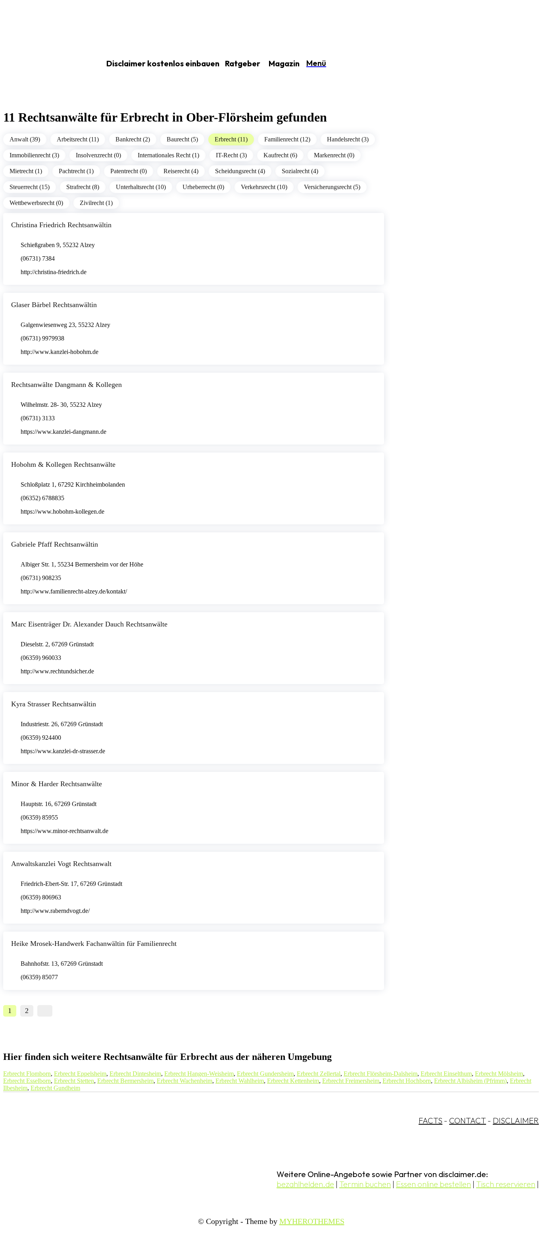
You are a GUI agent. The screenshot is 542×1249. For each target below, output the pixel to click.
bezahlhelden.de (305, 1184)
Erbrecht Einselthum (446, 1073)
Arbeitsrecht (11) (78, 139)
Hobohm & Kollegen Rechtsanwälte (63, 464)
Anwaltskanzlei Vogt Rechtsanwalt (61, 864)
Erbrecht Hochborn (406, 1080)
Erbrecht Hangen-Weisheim (199, 1073)
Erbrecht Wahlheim (239, 1080)
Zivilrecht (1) (96, 202)
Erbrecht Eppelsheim (80, 1073)
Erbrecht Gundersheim (265, 1073)
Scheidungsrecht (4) (240, 171)
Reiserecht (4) (180, 171)
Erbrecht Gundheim (55, 1088)
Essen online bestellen (433, 1184)
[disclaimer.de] (43, 64)
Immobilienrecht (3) (34, 155)
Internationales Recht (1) (168, 155)
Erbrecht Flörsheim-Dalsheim (380, 1073)
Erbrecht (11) (231, 139)
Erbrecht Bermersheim (125, 1080)
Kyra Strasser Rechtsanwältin (53, 704)
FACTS (430, 1120)
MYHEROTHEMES (311, 1221)
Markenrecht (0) (334, 155)
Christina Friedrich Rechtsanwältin (61, 225)
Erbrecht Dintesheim (135, 1073)
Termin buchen (365, 1184)
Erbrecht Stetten (74, 1080)
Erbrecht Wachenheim (184, 1080)
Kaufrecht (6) (280, 155)
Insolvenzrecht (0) (98, 155)
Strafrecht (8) (82, 187)
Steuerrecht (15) (30, 187)
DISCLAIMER (516, 1120)
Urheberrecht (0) (203, 187)
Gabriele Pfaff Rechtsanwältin (54, 544)
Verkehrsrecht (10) (264, 187)
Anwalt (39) (25, 139)
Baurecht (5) (182, 139)
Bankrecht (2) (132, 139)
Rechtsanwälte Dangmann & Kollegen (66, 385)
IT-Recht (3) (231, 155)
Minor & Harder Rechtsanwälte (56, 784)
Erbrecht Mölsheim (499, 1073)
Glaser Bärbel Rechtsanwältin (54, 305)
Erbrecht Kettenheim (293, 1080)
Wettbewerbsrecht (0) (36, 202)
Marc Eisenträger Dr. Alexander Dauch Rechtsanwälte (89, 624)
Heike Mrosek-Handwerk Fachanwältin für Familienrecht (94, 943)
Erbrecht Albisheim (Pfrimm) (470, 1080)
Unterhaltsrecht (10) (141, 187)
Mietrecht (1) (26, 171)
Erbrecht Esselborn (27, 1080)
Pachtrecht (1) (76, 171)
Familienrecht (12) (287, 139)
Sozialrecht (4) (300, 171)
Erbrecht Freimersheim (350, 1080)
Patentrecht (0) (128, 171)
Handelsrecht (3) (348, 139)
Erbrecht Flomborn (27, 1073)
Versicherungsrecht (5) (332, 187)
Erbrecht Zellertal (318, 1073)
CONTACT (467, 1120)
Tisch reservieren (505, 1184)
